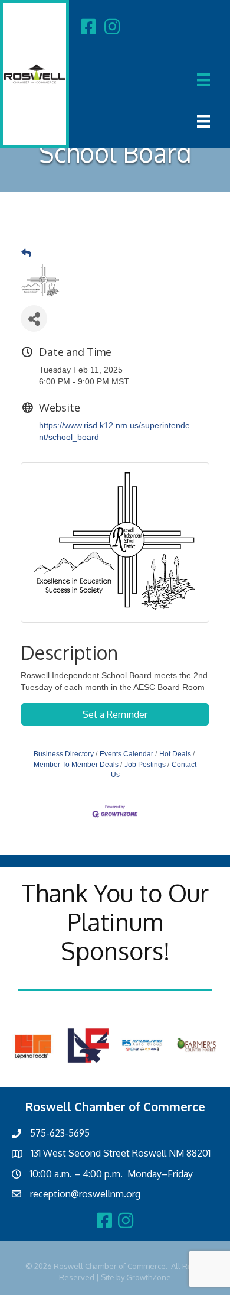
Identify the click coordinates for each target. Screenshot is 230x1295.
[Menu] (203, 80)
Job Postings (145, 764)
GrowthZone (148, 1277)
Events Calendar (126, 754)
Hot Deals (175, 754)
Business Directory (64, 754)
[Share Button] (34, 318)
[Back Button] (26, 254)
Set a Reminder (115, 714)
